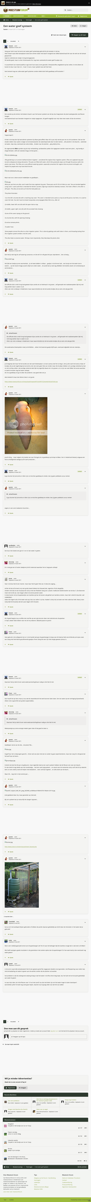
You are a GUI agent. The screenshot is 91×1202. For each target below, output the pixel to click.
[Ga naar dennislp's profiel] (6, 562)
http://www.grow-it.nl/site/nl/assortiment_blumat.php (21, 847)
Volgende (13, 41)
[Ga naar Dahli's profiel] (5, 1102)
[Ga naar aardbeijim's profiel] (6, 546)
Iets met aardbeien (13, 1101)
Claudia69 (12, 921)
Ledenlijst (37, 1182)
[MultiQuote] (5, 76)
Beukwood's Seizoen (22, 1158)
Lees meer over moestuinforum (12, 1192)
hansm (5, 29)
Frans (10, 632)
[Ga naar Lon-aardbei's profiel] (34, 1102)
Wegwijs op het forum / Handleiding (45, 1178)
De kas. (10, 1148)
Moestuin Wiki (38, 1189)
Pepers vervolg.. (13, 1132)
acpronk (13, 1111)
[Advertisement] (45, 92)
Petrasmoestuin (43, 1111)
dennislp (11, 562)
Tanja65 (10, 1126)
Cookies (11, 1200)
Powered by (79, 1200)
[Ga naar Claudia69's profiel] (6, 922)
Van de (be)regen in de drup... (17, 1157)
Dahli (12, 1103)
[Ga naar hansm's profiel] (6, 46)
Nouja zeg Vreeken (70, 1100)
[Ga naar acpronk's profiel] (5, 1111)
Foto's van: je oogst (42, 1109)
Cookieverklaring (67, 1182)
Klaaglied (11, 1124)
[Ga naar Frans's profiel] (6, 632)
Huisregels (37, 1180)
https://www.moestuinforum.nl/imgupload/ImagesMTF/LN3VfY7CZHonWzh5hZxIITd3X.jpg (31, 381)
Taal (5, 1200)
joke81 (11, 963)
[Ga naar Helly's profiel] (6, 941)
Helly (10, 940)
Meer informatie (5, 3)
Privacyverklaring (67, 1184)
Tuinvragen (21, 29)
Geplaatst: (21, 1103)
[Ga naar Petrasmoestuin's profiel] (34, 1111)
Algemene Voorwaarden (69, 1187)
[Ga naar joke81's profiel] (6, 964)
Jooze (10, 578)
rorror (10, 1134)
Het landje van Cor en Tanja (23, 1126)
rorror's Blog (17, 1134)
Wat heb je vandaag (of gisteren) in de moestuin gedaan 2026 (47, 1099)
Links (35, 1184)
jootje (9, 1150)
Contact (64, 1180)
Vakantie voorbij (13, 1140)
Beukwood (11, 1158)
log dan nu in (55, 1031)
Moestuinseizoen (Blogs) (41, 1187)
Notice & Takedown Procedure (71, 1178)
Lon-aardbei (42, 1103)
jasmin (11, 130)
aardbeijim (12, 545)
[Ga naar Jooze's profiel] (6, 579)
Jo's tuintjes (16, 1150)
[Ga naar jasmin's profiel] (6, 130)
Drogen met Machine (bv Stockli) (17, 1109)
